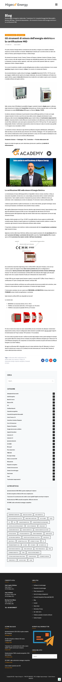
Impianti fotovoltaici (11, 432)
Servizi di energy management (41, 594)
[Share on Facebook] (42, 360)
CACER (51, 518)
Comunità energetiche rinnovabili (40, 522)
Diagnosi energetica (27, 529)
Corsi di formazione (11, 423)
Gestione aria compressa (14, 537)
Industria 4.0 (10, 435)
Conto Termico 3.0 (11, 417)
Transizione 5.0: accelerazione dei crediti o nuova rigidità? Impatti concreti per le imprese (28, 496)
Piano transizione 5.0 (38, 591)
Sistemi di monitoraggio (12, 470)
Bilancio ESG (10, 402)
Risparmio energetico (12, 464)
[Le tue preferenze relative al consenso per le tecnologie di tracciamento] (59, 679)
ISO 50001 (9, 444)
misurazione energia (9, 361)
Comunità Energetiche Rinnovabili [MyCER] (44, 597)
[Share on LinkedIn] (54, 360)
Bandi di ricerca (10, 399)
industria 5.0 (11, 541)
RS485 (23, 552)
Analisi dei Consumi (27, 514)
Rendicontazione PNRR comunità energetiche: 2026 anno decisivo (22, 499)
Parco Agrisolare (11, 449)
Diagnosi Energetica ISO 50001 (41, 529)
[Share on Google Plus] (50, 360)
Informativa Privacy (38, 609)
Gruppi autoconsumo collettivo (14, 429)
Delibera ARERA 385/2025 (14, 529)
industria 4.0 (46, 537)
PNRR (50, 548)
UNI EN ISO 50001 (22, 560)
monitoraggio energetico (14, 548)
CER (14, 522)
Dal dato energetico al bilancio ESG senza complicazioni (20, 493)
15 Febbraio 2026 (8, 657)
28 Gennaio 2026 (8, 667)
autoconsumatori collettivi (15, 518)
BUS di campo (43, 518)
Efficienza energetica (24, 533)
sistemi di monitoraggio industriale (17, 556)
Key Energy (33, 545)
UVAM (30, 560)
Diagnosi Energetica (11, 426)
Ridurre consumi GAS (12, 458)
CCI (8, 405)
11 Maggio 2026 (8, 642)
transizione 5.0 (12, 560)
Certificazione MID (12, 357)
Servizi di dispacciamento (33, 552)
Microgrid (9, 447)
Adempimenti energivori (14, 514)
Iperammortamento (11, 441)
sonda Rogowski (32, 556)
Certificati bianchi (11, 408)
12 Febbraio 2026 (8, 662)
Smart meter (10, 473)
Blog (35, 600)
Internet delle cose (9, 359)
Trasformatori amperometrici (13, 479)
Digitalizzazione (12, 533)
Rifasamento (10, 461)
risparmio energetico (20, 361)
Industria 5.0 (10, 438)
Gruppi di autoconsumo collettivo (32, 537)
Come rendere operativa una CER (13, 666)
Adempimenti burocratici (13, 393)
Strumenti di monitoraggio (40, 588)
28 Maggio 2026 (8, 635)
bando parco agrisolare (30, 518)
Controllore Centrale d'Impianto (14, 420)
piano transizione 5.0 (40, 548)
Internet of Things (18, 359)
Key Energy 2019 (42, 545)
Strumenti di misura (44, 556)
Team (8, 476)
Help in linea (36, 606)
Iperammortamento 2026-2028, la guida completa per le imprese (21, 490)
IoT (24, 359)
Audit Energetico (20, 35)
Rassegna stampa (11, 455)
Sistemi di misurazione (11, 35)
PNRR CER (9, 452)
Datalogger (42, 526)
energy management (37, 533)
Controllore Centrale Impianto (16, 526)
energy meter (49, 533)
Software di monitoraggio (40, 585)
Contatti (35, 603)
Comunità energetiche (12, 411)
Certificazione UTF (21, 357)
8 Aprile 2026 (8, 649)
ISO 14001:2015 (37, 612)
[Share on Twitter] (46, 360)
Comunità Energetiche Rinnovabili (15, 414)
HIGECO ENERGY (17, 44)
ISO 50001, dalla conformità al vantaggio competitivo (19, 502)
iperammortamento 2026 (14, 545)
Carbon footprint (37, 618)
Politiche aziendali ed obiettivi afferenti (43, 615)
